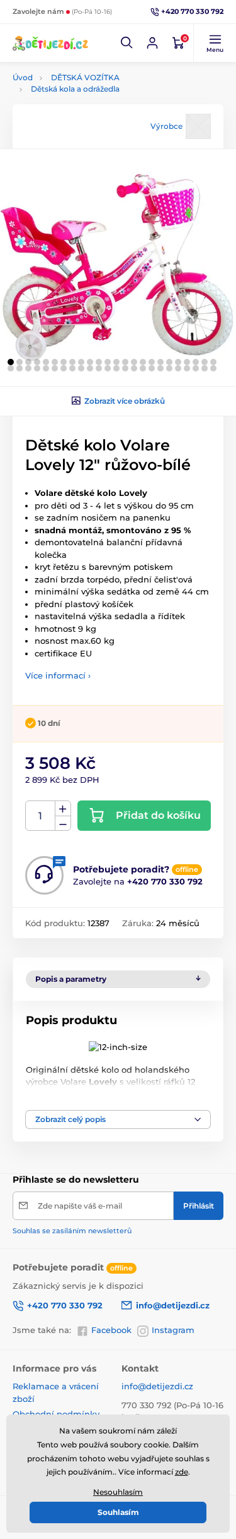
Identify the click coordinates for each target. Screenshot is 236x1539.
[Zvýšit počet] (62, 808)
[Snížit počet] (62, 823)
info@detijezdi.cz (157, 1386)
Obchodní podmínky (56, 1414)
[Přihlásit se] (152, 43)
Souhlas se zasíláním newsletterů (72, 1230)
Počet (40, 816)
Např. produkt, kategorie (93, 84)
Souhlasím (118, 1512)
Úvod (23, 77)
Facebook (111, 1330)
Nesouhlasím (118, 1492)
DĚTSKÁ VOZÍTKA (85, 77)
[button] (127, 43)
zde (181, 1471)
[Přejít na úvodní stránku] (50, 42)
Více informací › (58, 675)
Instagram (173, 1330)
